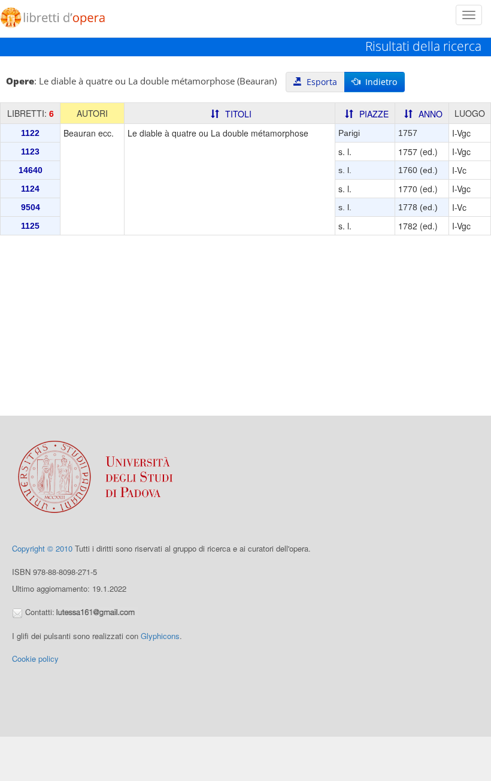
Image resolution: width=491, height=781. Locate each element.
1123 (30, 151)
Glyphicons (160, 635)
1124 (30, 188)
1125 (30, 226)
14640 (31, 170)
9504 (30, 207)
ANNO (430, 114)
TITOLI (238, 114)
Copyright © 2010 (42, 548)
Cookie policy (35, 658)
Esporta (319, 81)
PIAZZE (374, 114)
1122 (30, 133)
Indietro (378, 81)
